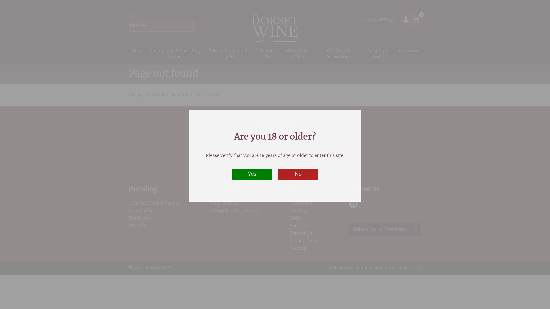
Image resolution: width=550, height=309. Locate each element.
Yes (252, 174)
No (298, 174)
